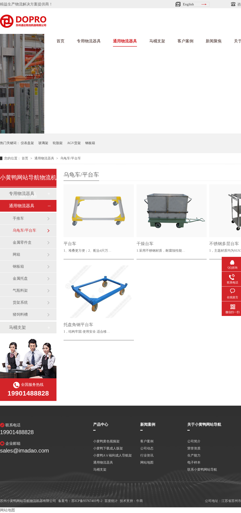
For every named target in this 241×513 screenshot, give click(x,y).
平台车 (70, 243)
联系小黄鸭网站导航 (202, 469)
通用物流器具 (125, 41)
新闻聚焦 (214, 41)
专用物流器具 (89, 41)
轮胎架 (58, 143)
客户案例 (185, 41)
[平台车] (99, 210)
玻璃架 (43, 143)
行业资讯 (146, 455)
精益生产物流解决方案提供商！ (26, 4)
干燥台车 (145, 243)
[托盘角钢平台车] (99, 291)
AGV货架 (74, 143)
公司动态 (146, 448)
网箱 (16, 254)
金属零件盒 (22, 242)
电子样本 (194, 462)
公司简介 (194, 441)
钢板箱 (90, 143)
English (188, 4)
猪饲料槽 (20, 314)
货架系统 (20, 302)
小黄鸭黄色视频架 (106, 441)
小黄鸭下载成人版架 (108, 448)
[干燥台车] (172, 210)
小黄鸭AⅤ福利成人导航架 (112, 455)
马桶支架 (157, 41)
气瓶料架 (20, 290)
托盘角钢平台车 (78, 324)
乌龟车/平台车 (70, 158)
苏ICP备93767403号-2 (86, 501)
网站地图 (146, 462)
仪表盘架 (27, 143)
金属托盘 (20, 278)
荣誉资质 (194, 448)
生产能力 (194, 455)
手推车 (18, 218)
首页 (60, 41)
